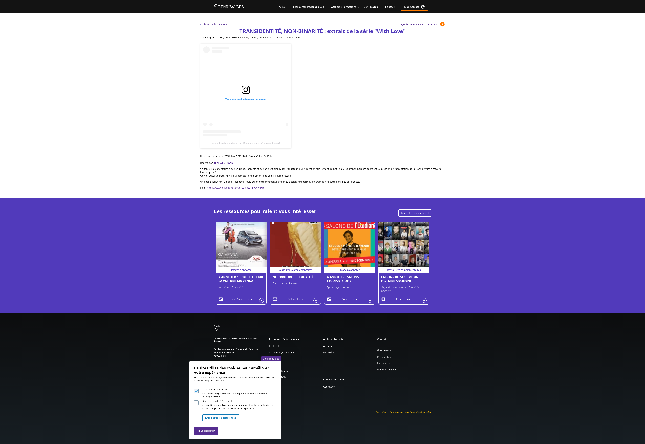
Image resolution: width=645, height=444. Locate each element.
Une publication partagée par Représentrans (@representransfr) (245, 143)
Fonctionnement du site (215, 389)
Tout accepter (206, 431)
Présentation (384, 357)
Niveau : (280, 37)
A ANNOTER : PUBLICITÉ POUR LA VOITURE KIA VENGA (240, 279)
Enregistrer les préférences (220, 417)
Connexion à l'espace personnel (261, 300)
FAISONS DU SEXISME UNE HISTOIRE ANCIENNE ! (400, 279)
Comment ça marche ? (281, 352)
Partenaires (383, 363)
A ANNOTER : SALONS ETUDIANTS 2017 (343, 279)
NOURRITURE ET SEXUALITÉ (293, 277)
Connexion (329, 386)
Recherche (275, 346)
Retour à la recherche (216, 24)
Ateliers (327, 346)
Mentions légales (386, 369)
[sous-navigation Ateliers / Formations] (360, 7)
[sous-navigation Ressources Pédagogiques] (327, 7)
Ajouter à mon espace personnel (419, 24)
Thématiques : (208, 37)
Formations (329, 352)
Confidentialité (271, 358)
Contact (381, 339)
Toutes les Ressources (413, 213)
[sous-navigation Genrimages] (381, 7)
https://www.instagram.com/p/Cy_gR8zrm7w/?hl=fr (235, 187)
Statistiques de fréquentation (218, 401)
